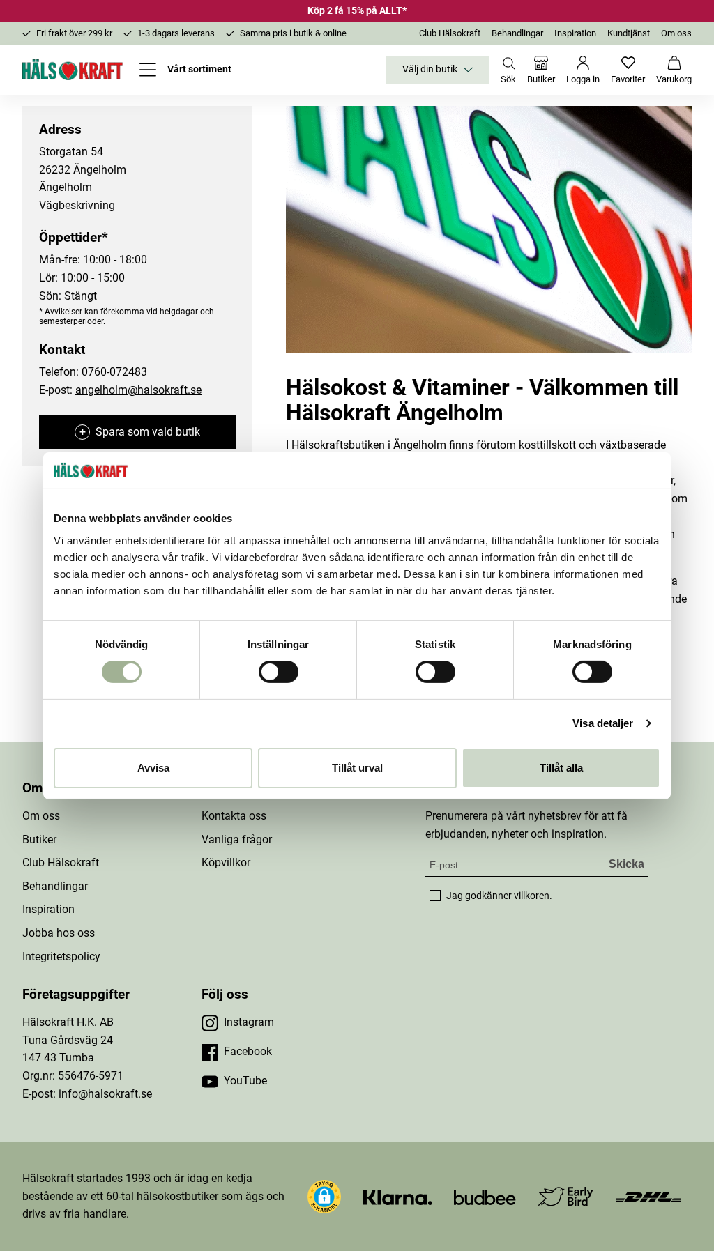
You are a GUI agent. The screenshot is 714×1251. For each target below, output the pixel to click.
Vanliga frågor (237, 839)
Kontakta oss (234, 815)
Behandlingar (517, 33)
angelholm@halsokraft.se (138, 390)
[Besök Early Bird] (565, 1195)
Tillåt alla (561, 768)
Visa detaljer (602, 723)
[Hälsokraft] (72, 69)
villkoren (531, 895)
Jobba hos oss (58, 932)
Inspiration (575, 33)
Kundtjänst (628, 33)
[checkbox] (435, 895)
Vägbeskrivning (77, 205)
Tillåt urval (357, 768)
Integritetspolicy (61, 956)
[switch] (278, 672)
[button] (324, 1196)
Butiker (39, 839)
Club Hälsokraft (449, 33)
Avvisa (153, 768)
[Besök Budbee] (484, 1196)
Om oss (676, 33)
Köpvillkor (226, 862)
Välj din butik (429, 69)
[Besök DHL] (648, 1196)
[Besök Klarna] (397, 1196)
